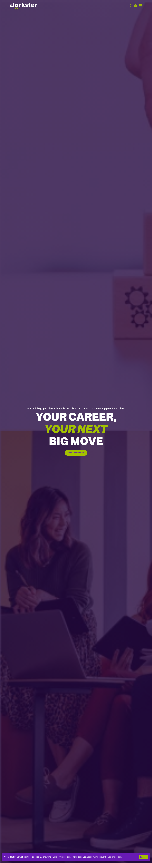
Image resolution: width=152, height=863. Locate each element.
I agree (143, 857)
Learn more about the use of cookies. (104, 857)
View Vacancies (76, 452)
